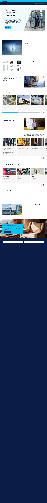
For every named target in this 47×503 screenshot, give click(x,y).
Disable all (29, 56)
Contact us (17, 3)
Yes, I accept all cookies (35, 56)
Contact (9, 24)
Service (8, 3)
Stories (12, 3)
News (13, 24)
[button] (5, 3)
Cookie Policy (31, 54)
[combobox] (40, 3)
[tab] (7, 38)
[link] (30, 1)
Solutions (3, 3)
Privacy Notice (35, 54)
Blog (11, 24)
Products (6, 24)
